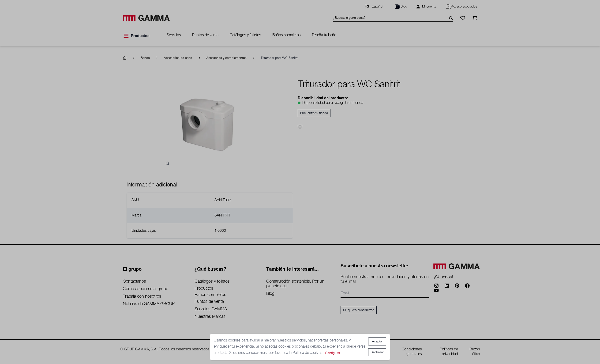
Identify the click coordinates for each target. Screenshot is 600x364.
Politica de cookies (307, 353)
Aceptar (377, 341)
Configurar (332, 353)
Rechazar (377, 352)
